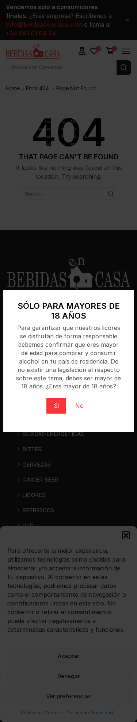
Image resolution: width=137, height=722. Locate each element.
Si (56, 405)
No (79, 405)
